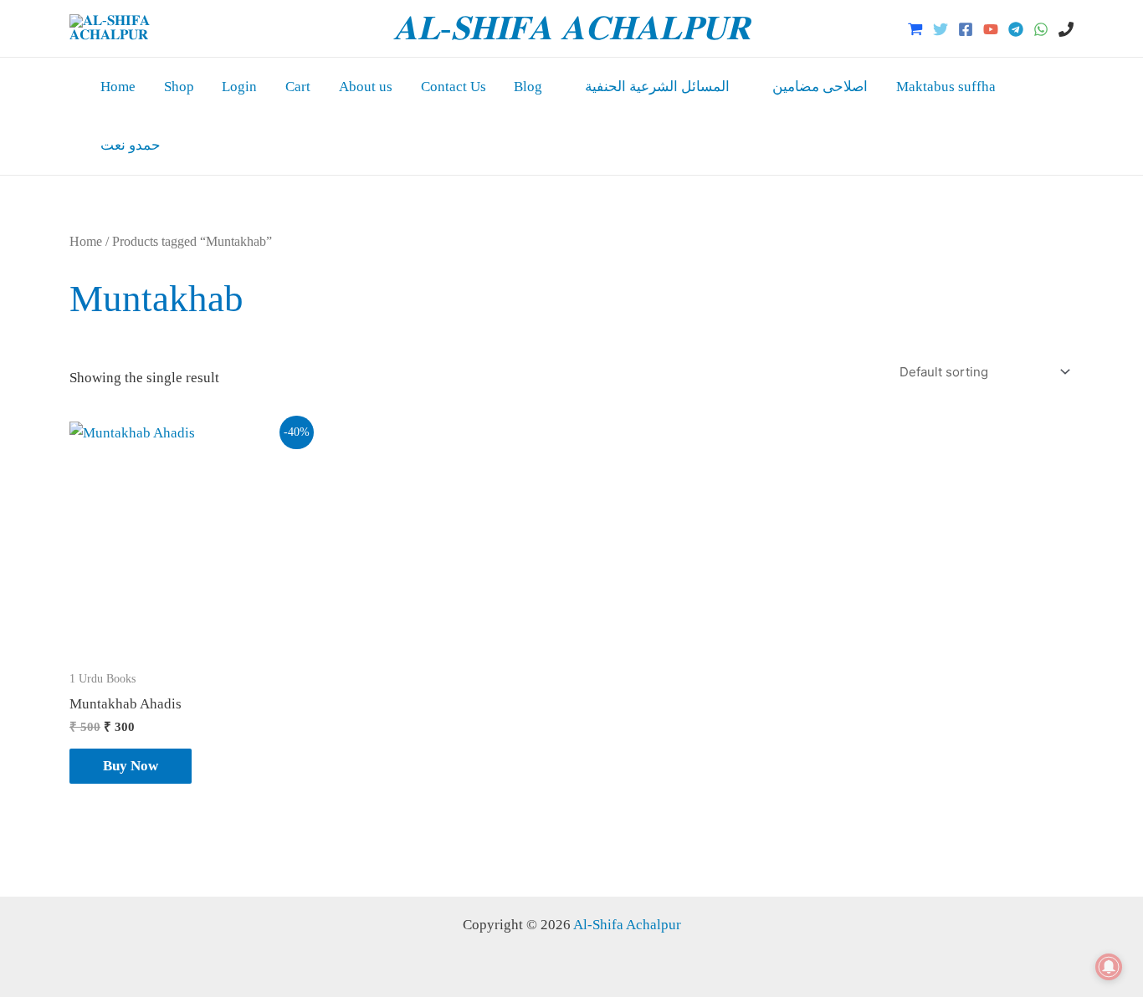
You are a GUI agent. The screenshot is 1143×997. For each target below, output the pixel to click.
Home (118, 87)
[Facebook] (965, 29)
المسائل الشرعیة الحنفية (657, 87)
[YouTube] (990, 29)
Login (239, 87)
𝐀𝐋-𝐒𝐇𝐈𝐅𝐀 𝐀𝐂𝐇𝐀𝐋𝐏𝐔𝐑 (571, 28)
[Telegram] (1015, 29)
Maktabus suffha (946, 87)
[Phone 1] (1066, 29)
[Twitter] (940, 29)
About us (365, 87)
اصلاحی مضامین (820, 87)
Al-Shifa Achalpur (627, 925)
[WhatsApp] (1040, 29)
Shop (179, 87)
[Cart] (915, 29)
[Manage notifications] (1108, 967)
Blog (528, 87)
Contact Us (453, 87)
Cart (297, 87)
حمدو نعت (130, 145)
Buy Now (130, 766)
